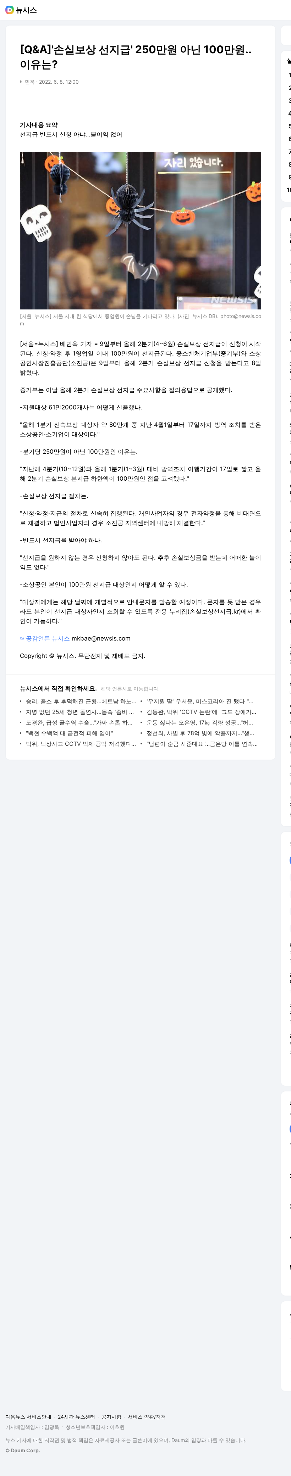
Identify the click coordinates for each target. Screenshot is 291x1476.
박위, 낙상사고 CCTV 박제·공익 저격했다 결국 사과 (81, 743)
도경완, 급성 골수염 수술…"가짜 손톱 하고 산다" (81, 722)
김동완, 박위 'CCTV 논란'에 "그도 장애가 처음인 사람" (202, 711)
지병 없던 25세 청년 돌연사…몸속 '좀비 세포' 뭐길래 (81, 711)
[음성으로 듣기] (211, 101)
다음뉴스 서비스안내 (28, 1417)
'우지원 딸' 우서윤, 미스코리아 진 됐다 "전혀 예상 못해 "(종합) (202, 701)
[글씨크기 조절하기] (240, 101)
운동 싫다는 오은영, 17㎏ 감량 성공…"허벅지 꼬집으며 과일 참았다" (202, 722)
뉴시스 (26, 9)
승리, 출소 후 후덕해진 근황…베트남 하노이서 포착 (81, 701)
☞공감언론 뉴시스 (45, 638)
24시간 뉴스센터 (76, 1417)
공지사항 (111, 1417)
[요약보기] (197, 101)
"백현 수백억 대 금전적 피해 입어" (69, 733)
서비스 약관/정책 (147, 1417)
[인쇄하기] (254, 101)
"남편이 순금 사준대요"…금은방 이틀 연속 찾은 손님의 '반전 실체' (202, 743)
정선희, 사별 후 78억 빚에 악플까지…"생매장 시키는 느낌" (202, 733)
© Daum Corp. (22, 1450)
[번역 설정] (226, 101)
